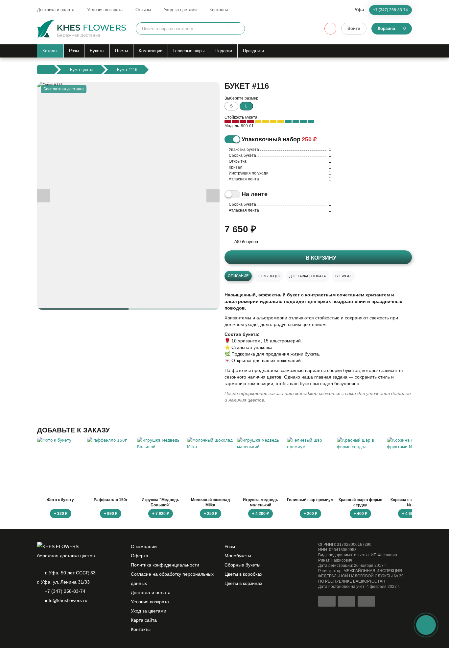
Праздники (253, 50)
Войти (353, 28)
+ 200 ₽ (310, 513)
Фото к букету (60, 500)
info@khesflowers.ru (66, 600)
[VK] (75, 617)
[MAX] (63, 617)
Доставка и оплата (55, 9)
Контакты (218, 9)
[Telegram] (52, 617)
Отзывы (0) (269, 276)
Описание (238, 276)
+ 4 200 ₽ (260, 513)
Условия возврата (105, 9)
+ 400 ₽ (360, 513)
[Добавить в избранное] (209, 299)
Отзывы (143, 9)
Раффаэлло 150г (111, 500)
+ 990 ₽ (110, 513)
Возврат (343, 276)
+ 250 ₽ (210, 513)
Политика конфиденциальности (165, 564)
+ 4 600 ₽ (410, 513)
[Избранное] (330, 29)
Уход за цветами (180, 9)
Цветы (121, 50)
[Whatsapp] (41, 617)
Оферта (139, 555)
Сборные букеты (242, 564)
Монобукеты (238, 555)
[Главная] (45, 69)
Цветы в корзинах (243, 583)
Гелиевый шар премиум (310, 500)
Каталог (50, 50)
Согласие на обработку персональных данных (172, 578)
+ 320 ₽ (60, 513)
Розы (74, 50)
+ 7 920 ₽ (160, 513)
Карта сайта (144, 620)
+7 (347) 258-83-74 (390, 10)
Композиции (150, 50)
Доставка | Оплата (307, 276)
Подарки (223, 50)
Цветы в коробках (243, 574)
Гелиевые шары (188, 50)
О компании (144, 546)
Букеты (97, 50)
